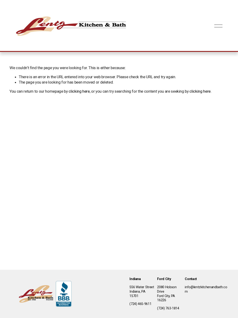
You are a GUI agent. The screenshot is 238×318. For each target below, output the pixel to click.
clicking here (79, 91)
